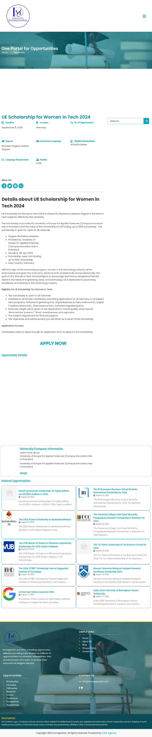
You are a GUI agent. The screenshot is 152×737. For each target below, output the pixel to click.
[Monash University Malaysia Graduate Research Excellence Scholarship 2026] (83, 572)
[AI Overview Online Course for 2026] (9, 594)
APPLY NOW (53, 343)
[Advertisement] (76, 91)
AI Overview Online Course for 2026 (36, 592)
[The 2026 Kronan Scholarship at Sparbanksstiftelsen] (9, 518)
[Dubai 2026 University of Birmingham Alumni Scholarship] (83, 594)
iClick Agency (109, 732)
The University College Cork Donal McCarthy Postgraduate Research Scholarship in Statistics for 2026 (119, 517)
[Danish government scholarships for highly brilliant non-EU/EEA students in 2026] (9, 492)
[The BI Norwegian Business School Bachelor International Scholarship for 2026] (83, 492)
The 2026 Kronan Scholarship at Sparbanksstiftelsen (45, 519)
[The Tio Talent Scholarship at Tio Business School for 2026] (83, 546)
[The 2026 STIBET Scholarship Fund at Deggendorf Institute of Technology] (9, 572)
